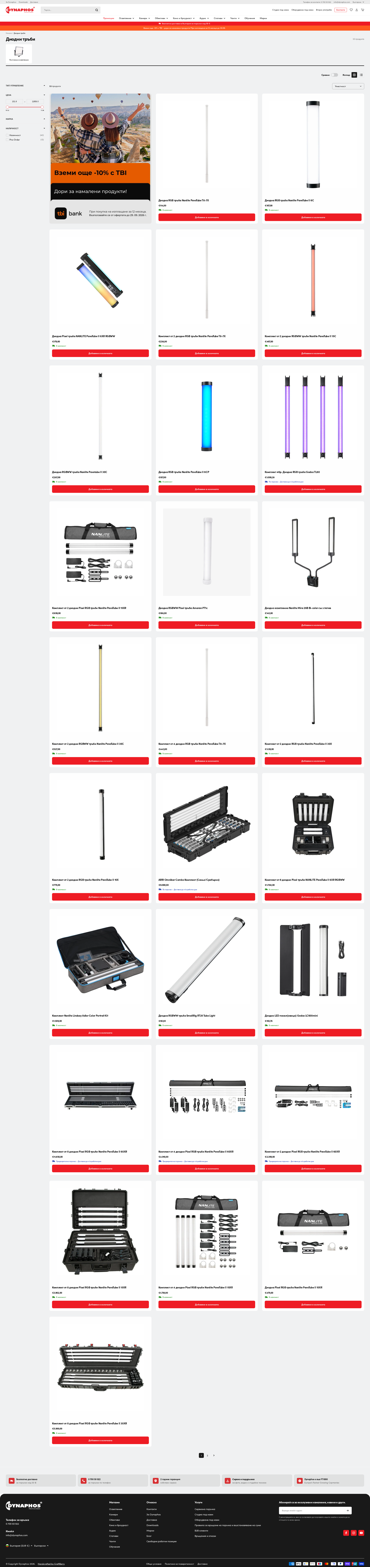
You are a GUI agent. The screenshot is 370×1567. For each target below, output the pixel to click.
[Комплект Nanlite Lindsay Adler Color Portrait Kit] (100, 960)
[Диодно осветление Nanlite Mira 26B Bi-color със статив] (313, 552)
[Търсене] (96, 10)
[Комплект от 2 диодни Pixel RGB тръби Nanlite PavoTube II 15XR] (100, 552)
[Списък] (361, 75)
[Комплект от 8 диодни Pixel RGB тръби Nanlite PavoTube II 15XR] (100, 1231)
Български (357, 2)
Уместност (340, 86)
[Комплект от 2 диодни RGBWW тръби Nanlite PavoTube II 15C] (313, 280)
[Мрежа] (354, 75)
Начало (9, 33)
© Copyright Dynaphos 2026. (20, 1563)
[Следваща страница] (213, 1455)
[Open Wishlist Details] (351, 9)
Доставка (34, 2)
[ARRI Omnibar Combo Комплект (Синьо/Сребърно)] (207, 824)
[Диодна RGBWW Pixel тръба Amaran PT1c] (207, 552)
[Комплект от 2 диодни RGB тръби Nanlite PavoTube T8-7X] (207, 280)
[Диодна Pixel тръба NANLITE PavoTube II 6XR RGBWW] (100, 280)
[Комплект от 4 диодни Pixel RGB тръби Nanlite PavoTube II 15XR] (207, 1231)
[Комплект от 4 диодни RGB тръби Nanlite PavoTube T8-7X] (207, 688)
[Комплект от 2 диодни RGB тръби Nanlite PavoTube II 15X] (100, 824)
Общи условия (153, 1563)
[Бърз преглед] (253, 100)
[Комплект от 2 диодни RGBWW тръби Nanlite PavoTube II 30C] (100, 688)
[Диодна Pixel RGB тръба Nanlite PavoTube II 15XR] (313, 1231)
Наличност (12, 128)
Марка (9, 119)
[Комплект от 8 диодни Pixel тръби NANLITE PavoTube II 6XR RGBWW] (313, 824)
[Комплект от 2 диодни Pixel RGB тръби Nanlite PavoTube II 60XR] (313, 1095)
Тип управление (15, 85)
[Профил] (357, 10)
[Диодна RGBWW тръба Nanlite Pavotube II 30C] (100, 416)
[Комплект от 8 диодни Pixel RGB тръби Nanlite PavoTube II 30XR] (100, 1367)
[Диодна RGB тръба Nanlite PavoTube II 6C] (313, 144)
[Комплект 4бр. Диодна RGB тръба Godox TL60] (313, 416)
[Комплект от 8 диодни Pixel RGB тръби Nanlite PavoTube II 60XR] (100, 1095)
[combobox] (70, 10)
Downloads (23, 2)
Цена (8, 95)
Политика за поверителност (179, 1563)
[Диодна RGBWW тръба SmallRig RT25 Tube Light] (207, 960)
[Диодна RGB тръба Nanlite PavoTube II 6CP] (207, 416)
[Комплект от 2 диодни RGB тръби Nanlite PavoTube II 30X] (313, 688)
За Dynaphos (11, 2)
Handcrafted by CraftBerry (51, 1563)
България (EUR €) (20, 1545)
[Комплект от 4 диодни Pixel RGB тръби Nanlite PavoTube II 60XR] (207, 1095)
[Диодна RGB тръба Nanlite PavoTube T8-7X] (207, 144)
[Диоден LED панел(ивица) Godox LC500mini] (313, 960)
